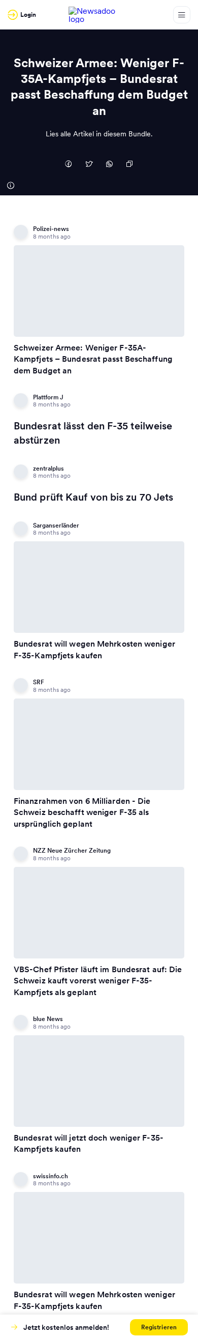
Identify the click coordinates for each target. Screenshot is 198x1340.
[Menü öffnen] (181, 14)
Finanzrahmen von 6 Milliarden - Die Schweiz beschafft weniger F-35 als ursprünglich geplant (82, 812)
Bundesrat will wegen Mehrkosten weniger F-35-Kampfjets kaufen (94, 649)
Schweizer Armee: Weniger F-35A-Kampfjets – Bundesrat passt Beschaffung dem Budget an (93, 358)
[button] (159, 1327)
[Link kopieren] (129, 165)
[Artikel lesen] (99, 291)
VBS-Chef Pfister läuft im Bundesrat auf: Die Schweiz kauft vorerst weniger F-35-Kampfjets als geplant (98, 980)
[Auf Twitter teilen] (89, 165)
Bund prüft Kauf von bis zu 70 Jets (93, 497)
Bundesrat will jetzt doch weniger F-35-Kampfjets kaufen (88, 1143)
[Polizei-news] (10, 185)
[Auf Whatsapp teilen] (109, 165)
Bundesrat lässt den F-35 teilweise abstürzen (93, 433)
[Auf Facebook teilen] (68, 165)
